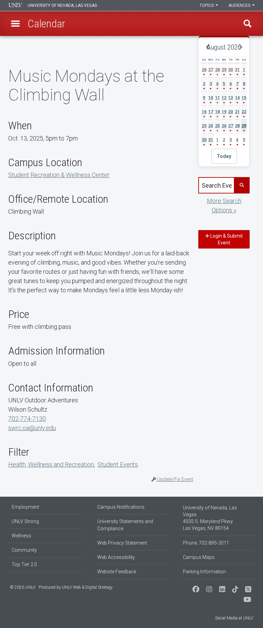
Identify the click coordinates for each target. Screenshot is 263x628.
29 (224, 69)
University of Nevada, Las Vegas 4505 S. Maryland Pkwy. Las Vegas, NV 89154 (210, 518)
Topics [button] (207, 5)
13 (230, 97)
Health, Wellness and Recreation (51, 464)
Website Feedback (116, 571)
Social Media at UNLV (234, 618)
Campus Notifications (121, 507)
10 (210, 97)
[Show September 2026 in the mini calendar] (240, 47)
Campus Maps (199, 557)
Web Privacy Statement (122, 543)
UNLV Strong (25, 521)
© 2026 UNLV (22, 587)
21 (237, 111)
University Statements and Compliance (125, 525)
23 (204, 125)
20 (230, 111)
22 (243, 111)
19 (224, 111)
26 (204, 69)
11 (217, 97)
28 (217, 69)
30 (230, 69)
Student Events (118, 464)
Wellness (21, 535)
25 (217, 125)
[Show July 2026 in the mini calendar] (207, 47)
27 (210, 69)
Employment (25, 507)
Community (24, 550)
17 (210, 111)
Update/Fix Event (174, 479)
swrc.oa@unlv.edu (32, 427)
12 (224, 97)
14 (237, 97)
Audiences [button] (239, 5)
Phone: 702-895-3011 (206, 543)
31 (237, 69)
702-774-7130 (27, 418)
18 (217, 111)
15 (243, 97)
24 (210, 125)
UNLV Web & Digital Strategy (87, 587)
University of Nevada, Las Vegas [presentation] (62, 5)
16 (204, 111)
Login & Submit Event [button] (226, 239)
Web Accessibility (116, 557)
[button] (15, 23)
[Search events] (241, 185)
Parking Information (204, 571)
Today (224, 156)
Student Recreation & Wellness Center (59, 174)
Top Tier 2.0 (24, 564)
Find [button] (247, 23)
